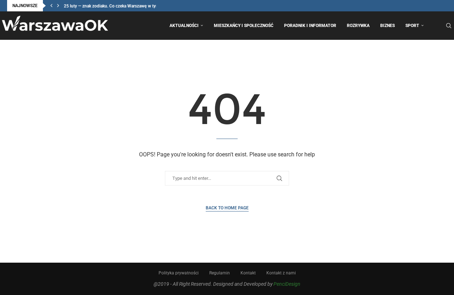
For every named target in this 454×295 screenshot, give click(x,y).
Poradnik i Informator (310, 25)
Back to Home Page (227, 207)
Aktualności (184, 25)
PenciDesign (286, 284)
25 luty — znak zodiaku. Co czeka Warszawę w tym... (113, 6)
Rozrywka (358, 25)
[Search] (448, 25)
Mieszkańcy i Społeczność (243, 25)
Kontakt (248, 272)
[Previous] (51, 5)
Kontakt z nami (281, 272)
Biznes (387, 25)
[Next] (58, 5)
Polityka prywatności (179, 272)
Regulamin (219, 272)
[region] (92, 234)
